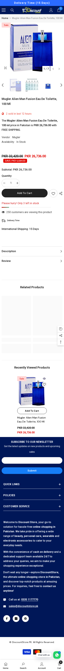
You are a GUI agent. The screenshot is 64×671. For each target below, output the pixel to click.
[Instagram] (16, 618)
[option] (32, 2)
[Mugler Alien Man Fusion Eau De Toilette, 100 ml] (32, 391)
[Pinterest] (25, 618)
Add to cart (24, 193)
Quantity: (7, 175)
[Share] (59, 193)
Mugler (16, 137)
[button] (53, 69)
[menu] (4, 10)
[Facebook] (6, 618)
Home (5, 18)
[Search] (12, 10)
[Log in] (51, 10)
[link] (16, 340)
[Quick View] (44, 378)
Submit (32, 470)
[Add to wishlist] (53, 193)
